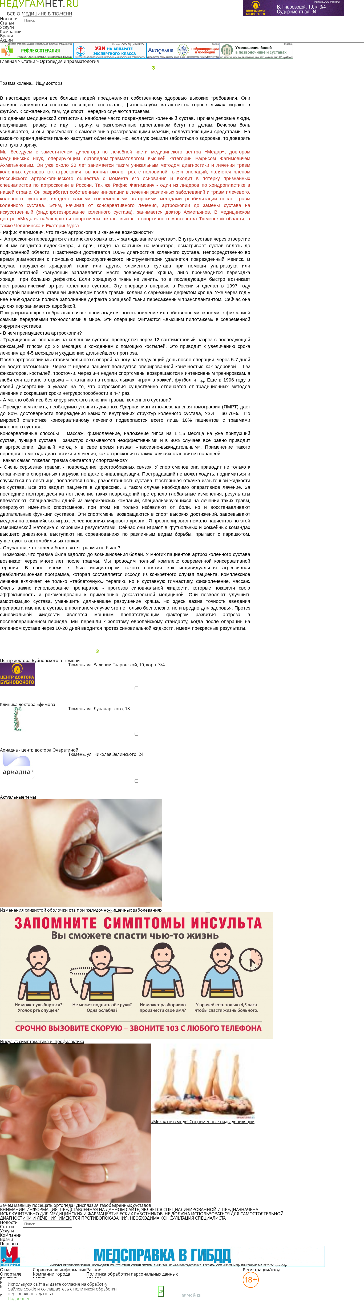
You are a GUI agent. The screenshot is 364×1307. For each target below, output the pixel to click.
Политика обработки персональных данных (132, 1274)
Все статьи (16, 637)
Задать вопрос (293, 90)
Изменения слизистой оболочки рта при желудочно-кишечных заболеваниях (81, 910)
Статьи (7, 23)
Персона (9, 1244)
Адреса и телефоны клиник (184, 68)
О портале (10, 1274)
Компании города (51, 1274)
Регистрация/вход (261, 1270)
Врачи (6, 36)
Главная (8, 61)
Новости (9, 19)
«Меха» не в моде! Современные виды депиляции (202, 1121)
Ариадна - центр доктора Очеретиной (39, 750)
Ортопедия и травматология (69, 61)
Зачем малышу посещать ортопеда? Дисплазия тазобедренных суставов (75, 1205)
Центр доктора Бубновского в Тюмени (40, 660)
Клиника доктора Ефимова (27, 704)
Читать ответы (334, 90)
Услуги (7, 27)
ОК (161, 1291)
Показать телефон (92, 672)
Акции (6, 40)
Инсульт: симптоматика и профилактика (42, 1041)
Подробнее (17, 697)
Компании (11, 31)
